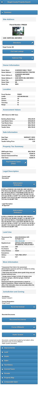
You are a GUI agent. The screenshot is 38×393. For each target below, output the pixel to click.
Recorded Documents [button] (18, 319)
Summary (8, 13)
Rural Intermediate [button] (18, 307)
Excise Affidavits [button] (18, 327)
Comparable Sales (11, 382)
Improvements (10, 348)
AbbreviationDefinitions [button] (18, 184)
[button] (18, 43)
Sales (6, 361)
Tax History (9, 365)
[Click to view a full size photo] (18, 35)
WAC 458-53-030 (20, 241)
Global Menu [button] (1, 2)
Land (6, 352)
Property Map (9, 378)
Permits (7, 374)
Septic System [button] (18, 335)
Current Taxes (10, 369)
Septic (7, 357)
